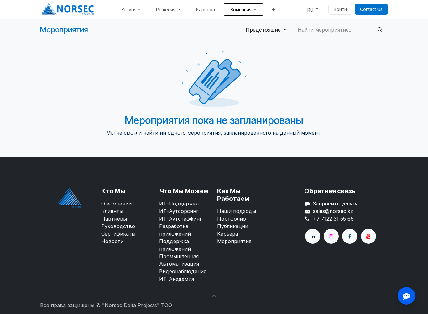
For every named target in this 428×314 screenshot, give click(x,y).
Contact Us (371, 9)
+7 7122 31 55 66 (333, 219)
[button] (214, 295)
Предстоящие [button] (264, 30)
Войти (340, 9)
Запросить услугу (335, 203)
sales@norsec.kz (333, 211)
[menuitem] (131, 9)
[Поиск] (380, 30)
